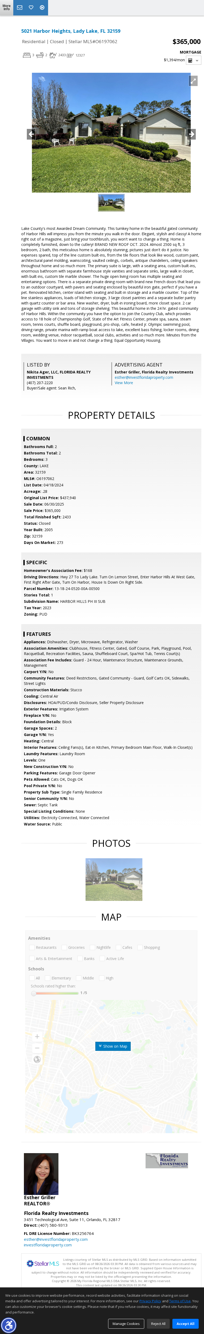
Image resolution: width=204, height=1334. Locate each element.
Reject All (158, 1323)
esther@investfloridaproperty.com (144, 377)
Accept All (185, 1323)
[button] (8, 1325)
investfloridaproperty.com (48, 1244)
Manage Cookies (126, 1323)
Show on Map (114, 1046)
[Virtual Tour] (42, 7)
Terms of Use (180, 1301)
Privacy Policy (150, 1301)
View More (124, 382)
